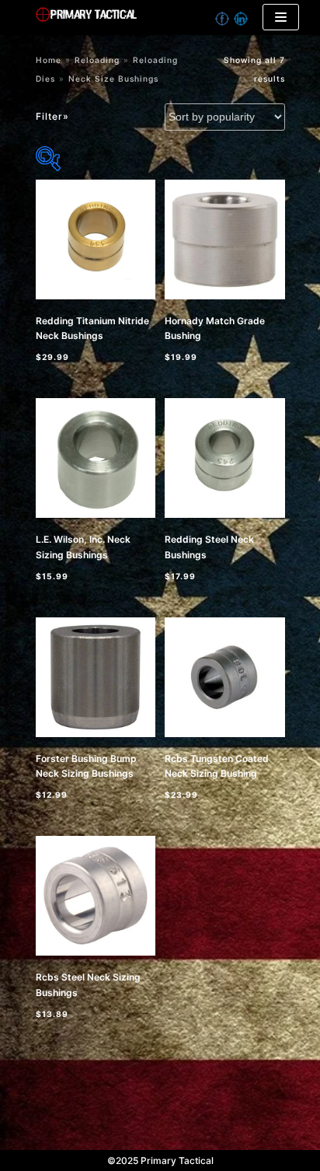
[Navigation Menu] (281, 17)
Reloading (97, 60)
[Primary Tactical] (138, 17)
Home (48, 60)
